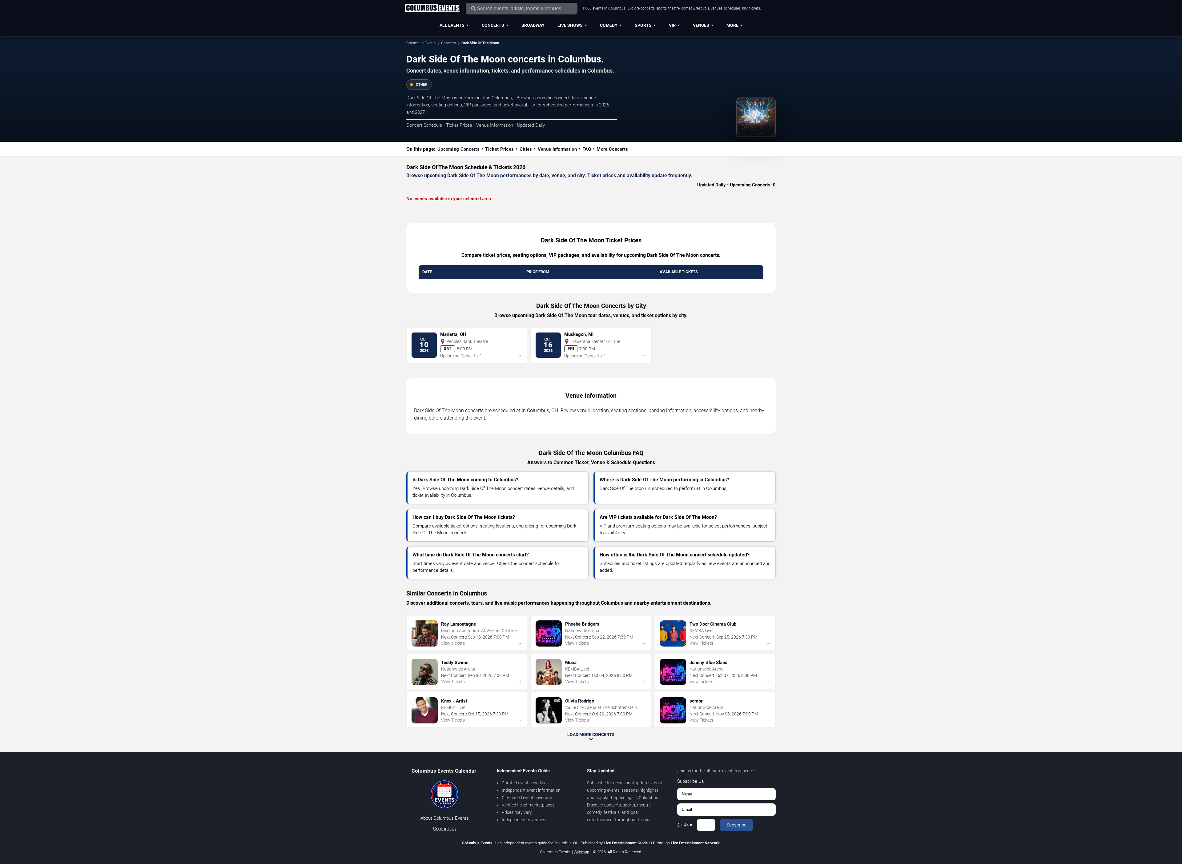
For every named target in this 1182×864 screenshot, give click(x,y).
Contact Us (444, 828)
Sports (643, 25)
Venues (701, 25)
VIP (672, 25)
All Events (452, 25)
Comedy (608, 25)
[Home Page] (432, 8)
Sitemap (581, 852)
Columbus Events (421, 43)
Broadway (533, 25)
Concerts (493, 25)
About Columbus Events (444, 818)
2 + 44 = (684, 824)
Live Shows (570, 25)
